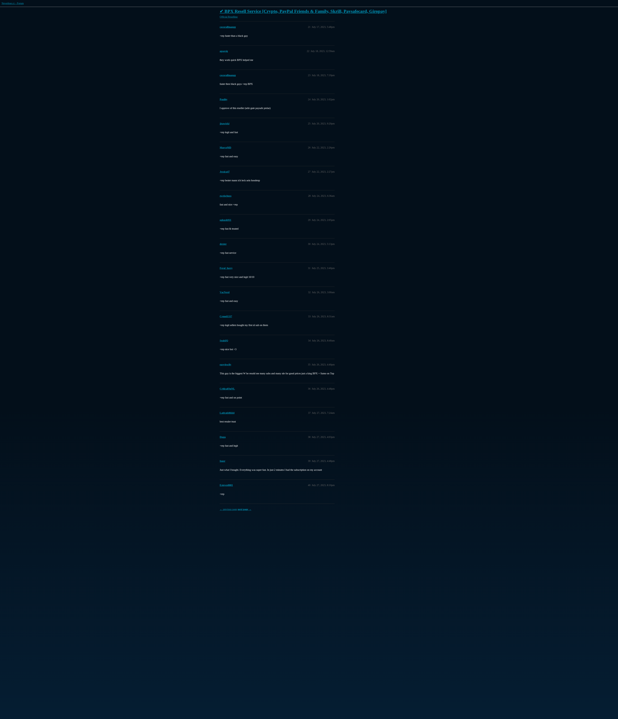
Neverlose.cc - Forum (13, 3)
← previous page (228, 509)
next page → (244, 509)
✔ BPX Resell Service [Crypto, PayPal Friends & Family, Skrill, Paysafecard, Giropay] (303, 11)
